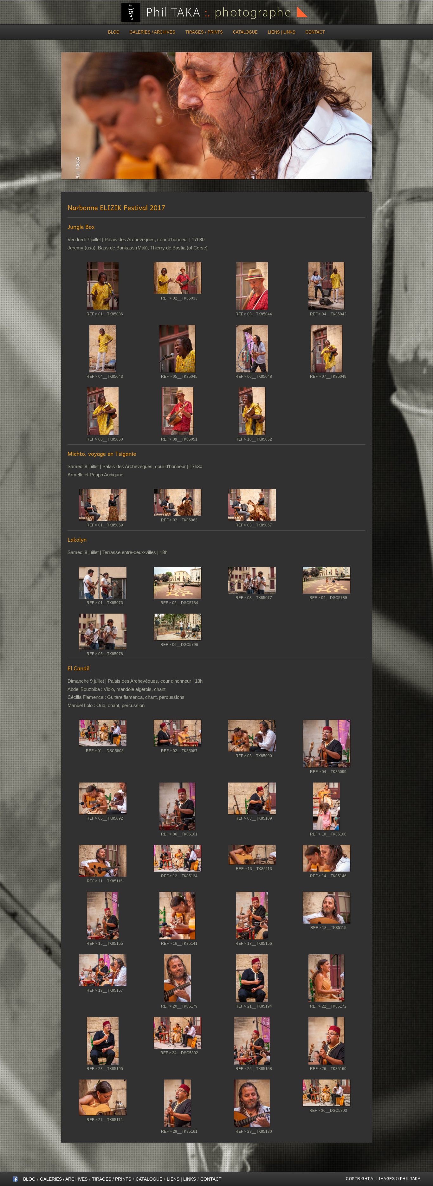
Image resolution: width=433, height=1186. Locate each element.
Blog (114, 32)
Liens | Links (281, 32)
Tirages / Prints (204, 32)
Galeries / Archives (152, 32)
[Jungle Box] (103, 287)
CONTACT (315, 32)
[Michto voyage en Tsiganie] (103, 506)
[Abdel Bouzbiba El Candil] (103, 734)
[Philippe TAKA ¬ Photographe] (15, 1180)
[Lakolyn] (103, 584)
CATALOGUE (245, 32)
